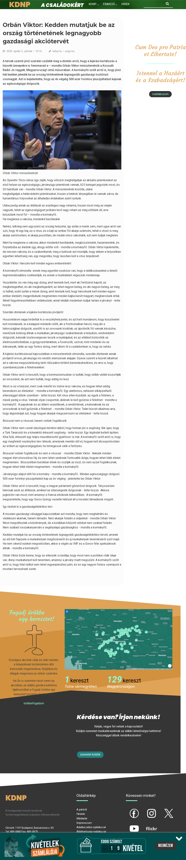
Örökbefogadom (34, 703)
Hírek (125, 4)
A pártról (81, 809)
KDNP (92, 4)
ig (145, 810)
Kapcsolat (117, 12)
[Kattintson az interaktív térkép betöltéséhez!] (118, 639)
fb (128, 810)
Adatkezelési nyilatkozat (91, 827)
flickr (147, 825)
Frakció (109, 4)
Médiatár (81, 818)
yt (128, 825)
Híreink (80, 814)
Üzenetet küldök (90, 754)
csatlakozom (160, 94)
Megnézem (165, 845)
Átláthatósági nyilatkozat (91, 831)
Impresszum (84, 822)
